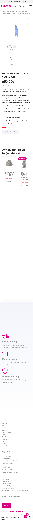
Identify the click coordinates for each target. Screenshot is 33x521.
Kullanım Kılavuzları (7, 463)
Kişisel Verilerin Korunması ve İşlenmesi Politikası (15, 490)
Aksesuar (4, 439)
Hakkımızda (5, 481)
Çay (3, 441)
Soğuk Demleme (6, 432)
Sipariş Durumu (6, 456)
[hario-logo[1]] (6, 6)
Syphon (4, 434)
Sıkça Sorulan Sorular (8, 488)
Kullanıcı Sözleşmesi (8, 486)
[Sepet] (24, 6)
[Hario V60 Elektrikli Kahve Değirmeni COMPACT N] (24, 163)
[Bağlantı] (20, 6)
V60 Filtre (4, 423)
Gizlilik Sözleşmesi (7, 483)
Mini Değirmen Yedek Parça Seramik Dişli (9, 174)
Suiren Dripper (6, 13)
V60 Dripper (22, 11)
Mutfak (4, 443)
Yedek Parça (5, 446)
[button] (16, 6)
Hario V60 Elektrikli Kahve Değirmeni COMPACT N (24, 175)
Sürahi (4, 430)
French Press (6, 437)
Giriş (3, 11)
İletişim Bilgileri (6, 458)
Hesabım (4, 454)
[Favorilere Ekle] (13, 158)
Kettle (3, 425)
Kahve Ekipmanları (12, 11)
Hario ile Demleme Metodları (10, 461)
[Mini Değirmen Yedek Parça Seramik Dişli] (9, 163)
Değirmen (5, 428)
